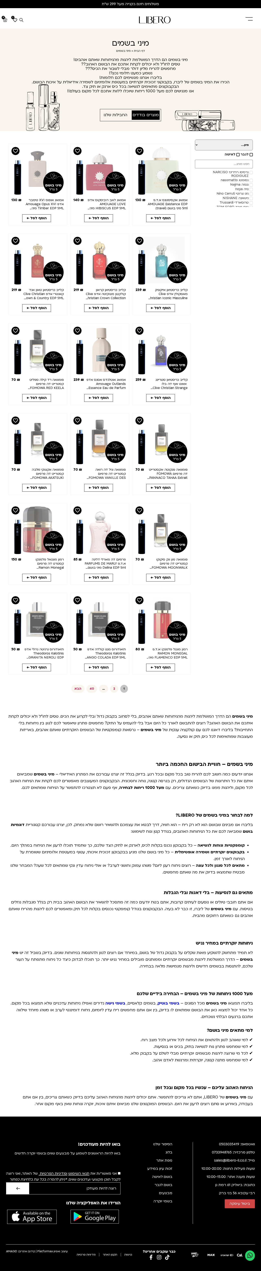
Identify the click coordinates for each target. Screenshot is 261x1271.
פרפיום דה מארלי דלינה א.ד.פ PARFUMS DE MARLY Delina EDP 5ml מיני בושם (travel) (105, 565)
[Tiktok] (167, 1257)
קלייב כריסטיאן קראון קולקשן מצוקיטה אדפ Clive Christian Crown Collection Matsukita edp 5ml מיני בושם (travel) (106, 298)
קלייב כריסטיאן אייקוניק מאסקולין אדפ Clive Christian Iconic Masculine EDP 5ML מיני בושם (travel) (168, 298)
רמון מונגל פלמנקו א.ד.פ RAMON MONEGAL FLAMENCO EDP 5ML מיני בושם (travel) (168, 655)
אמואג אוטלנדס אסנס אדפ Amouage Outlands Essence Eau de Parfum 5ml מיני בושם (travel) (106, 386)
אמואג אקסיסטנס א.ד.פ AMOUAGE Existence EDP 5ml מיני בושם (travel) (168, 204)
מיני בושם (177, 185)
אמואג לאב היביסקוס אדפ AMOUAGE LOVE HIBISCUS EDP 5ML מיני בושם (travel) (107, 206)
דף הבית (139, 51)
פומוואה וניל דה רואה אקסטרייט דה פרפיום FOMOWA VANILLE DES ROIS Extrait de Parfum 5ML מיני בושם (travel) (107, 477)
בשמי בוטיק (168, 1003)
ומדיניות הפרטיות (53, 1173)
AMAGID (11, 1251)
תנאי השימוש (78, 1173)
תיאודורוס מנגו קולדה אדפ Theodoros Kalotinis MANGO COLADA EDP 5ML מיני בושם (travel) (105, 655)
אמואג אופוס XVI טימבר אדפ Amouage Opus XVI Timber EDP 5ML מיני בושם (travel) (45, 206)
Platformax (45, 1251)
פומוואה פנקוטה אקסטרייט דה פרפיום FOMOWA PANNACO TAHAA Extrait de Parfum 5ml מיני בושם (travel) (168, 477)
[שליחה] (17, 1188)
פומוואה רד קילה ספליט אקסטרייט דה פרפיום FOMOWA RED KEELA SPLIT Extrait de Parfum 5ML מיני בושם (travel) (45, 388)
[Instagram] (159, 1257)
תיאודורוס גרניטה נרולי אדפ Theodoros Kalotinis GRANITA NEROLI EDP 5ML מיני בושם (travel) (44, 655)
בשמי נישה (115, 1003)
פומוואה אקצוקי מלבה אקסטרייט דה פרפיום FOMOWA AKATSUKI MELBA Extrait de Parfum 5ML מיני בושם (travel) (44, 477)
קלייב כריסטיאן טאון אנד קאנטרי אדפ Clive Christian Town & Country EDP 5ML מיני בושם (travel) (43, 296)
